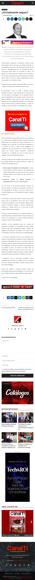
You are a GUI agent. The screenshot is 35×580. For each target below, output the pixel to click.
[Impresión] (27, 19)
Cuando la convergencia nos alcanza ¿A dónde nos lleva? (25, 308)
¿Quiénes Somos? (9, 573)
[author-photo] (17, 323)
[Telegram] (19, 19)
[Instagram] (12, 329)
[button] (2, 3)
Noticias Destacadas (10, 409)
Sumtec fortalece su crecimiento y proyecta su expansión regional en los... (9, 445)
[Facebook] (8, 19)
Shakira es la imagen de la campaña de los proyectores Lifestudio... (25, 445)
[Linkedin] (12, 19)
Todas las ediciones (25, 573)
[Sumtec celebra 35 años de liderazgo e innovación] (9, 417)
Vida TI (3, 422)
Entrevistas (21, 422)
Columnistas (8, 7)
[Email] (30, 19)
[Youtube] (26, 329)
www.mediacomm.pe (26, 578)
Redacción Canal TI (8, 15)
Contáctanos (17, 573)
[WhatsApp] (23, 19)
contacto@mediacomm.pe (21, 560)
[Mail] (19, 329)
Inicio (3, 7)
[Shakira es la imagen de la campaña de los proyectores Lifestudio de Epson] (25, 437)
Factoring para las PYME (8, 307)
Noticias (3, 442)
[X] (16, 19)
